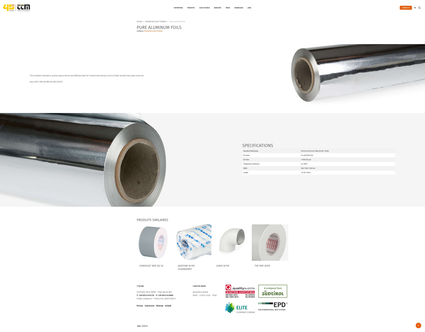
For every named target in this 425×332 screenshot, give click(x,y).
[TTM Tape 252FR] (270, 242)
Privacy (140, 306)
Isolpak (168, 306)
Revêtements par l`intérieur (155, 21)
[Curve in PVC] (231, 242)
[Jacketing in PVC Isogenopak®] (193, 242)
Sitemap (159, 306)
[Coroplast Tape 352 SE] (155, 242)
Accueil (139, 21)
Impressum (150, 306)
